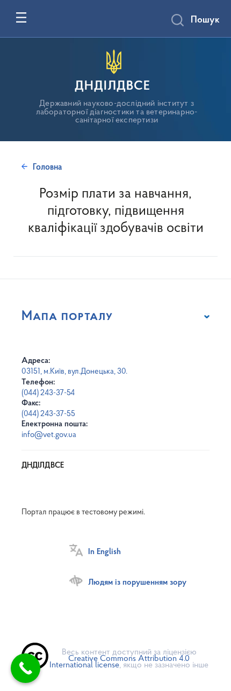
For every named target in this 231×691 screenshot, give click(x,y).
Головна (47, 167)
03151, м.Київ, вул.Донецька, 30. (74, 372)
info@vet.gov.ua (48, 435)
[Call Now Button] (25, 668)
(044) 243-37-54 (48, 393)
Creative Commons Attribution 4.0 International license (119, 662)
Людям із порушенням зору (137, 582)
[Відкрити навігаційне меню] (21, 17)
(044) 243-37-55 (48, 414)
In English (104, 552)
